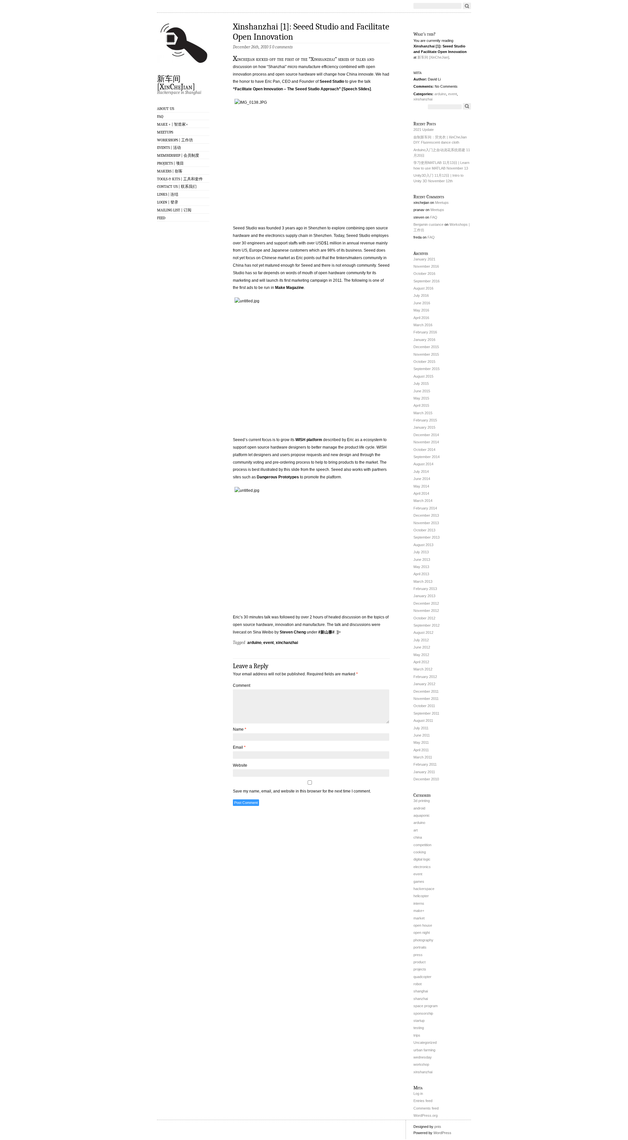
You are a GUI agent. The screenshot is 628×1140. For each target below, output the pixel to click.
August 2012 (423, 632)
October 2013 (424, 530)
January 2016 (424, 340)
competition (422, 845)
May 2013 (421, 567)
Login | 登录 (167, 202)
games (418, 881)
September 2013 (426, 537)
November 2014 (426, 442)
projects (419, 969)
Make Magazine (289, 287)
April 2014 (421, 493)
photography (423, 940)
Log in (418, 1093)
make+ (418, 911)
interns (418, 903)
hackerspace (423, 889)
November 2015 (426, 354)
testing (418, 1028)
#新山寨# (326, 632)
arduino (254, 642)
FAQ (160, 116)
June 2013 (421, 559)
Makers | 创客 (170, 171)
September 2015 (426, 369)
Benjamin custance (428, 224)
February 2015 (425, 420)
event (268, 642)
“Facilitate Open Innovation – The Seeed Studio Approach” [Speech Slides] (302, 89)
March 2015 (422, 413)
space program (425, 1006)
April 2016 (421, 318)
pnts (437, 1127)
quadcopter (422, 977)
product (419, 962)
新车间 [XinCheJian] (176, 82)
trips (416, 1035)
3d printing (421, 801)
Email (239, 747)
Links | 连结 (167, 194)
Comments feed (426, 1108)
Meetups (165, 132)
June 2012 (421, 647)
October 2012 (424, 618)
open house (422, 925)
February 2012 (425, 677)
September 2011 (426, 713)
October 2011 (424, 706)
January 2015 (424, 427)
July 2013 (421, 552)
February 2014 (425, 508)
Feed (161, 218)
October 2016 (424, 274)
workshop (421, 1064)
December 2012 (426, 603)
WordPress (442, 1133)
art (415, 830)
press (418, 955)
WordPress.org (425, 1115)
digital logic (421, 859)
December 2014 (426, 435)
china (417, 837)
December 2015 (426, 347)
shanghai (420, 991)
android (419, 808)
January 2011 (424, 772)
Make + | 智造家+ (172, 124)
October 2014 (424, 450)
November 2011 (426, 699)
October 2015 (424, 362)
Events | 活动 (169, 147)
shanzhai (420, 999)
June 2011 (421, 735)
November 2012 (426, 611)
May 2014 (421, 486)
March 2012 (422, 669)
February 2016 (425, 332)
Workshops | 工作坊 (175, 140)
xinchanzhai (287, 642)
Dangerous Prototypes (278, 477)
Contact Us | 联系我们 (177, 186)
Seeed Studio (332, 81)
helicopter (421, 896)
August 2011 (423, 720)
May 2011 (421, 742)
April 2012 (421, 662)
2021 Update (423, 130)
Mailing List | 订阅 (174, 210)
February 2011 (425, 764)
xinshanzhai (422, 99)
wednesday (422, 1057)
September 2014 (426, 457)
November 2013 (426, 523)
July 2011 (420, 728)
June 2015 (421, 391)
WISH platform (308, 439)
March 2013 (422, 581)
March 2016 (422, 325)
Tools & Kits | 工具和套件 (180, 179)
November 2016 (426, 266)
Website (240, 765)
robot (417, 984)
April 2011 (421, 750)
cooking (419, 852)
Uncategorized (425, 1042)
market (419, 918)
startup (419, 1021)
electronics (422, 867)
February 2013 (425, 589)
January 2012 (424, 684)
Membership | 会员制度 (178, 155)
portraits (420, 947)
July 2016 (421, 295)
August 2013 (423, 545)
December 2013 (426, 515)
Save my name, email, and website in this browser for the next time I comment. (302, 791)
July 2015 (421, 383)
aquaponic (421, 815)
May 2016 (421, 310)
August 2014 (423, 464)
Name (239, 729)
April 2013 (421, 574)
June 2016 (421, 303)
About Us (165, 108)
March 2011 (422, 757)
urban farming (424, 1050)
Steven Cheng (293, 632)
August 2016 (423, 288)
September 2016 (426, 281)
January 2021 (424, 259)
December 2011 (426, 691)
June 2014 (421, 479)
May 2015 (421, 398)
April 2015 (421, 405)
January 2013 (424, 596)
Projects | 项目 (170, 163)
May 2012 (421, 655)
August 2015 (423, 376)
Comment (241, 685)
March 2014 (422, 501)
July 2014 (421, 471)
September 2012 (426, 625)
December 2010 (426, 779)
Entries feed (422, 1101)
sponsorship (423, 1013)
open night (421, 933)
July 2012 (421, 640)
